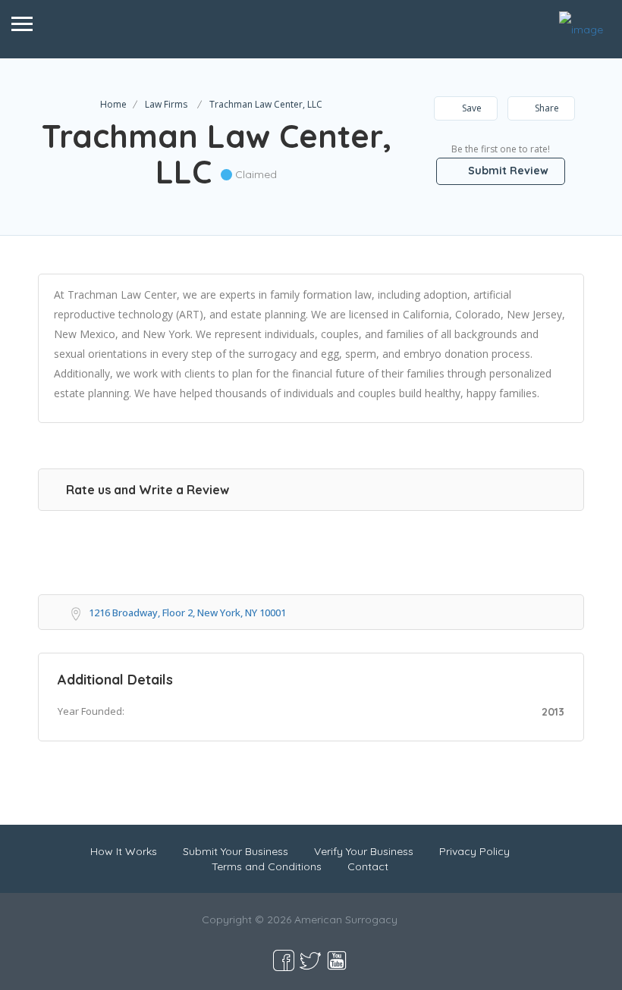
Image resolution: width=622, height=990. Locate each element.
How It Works (123, 851)
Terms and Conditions (267, 866)
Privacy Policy (474, 851)
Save (471, 108)
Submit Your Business (235, 851)
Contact (367, 866)
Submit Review (506, 170)
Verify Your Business (363, 851)
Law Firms (166, 104)
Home (113, 104)
